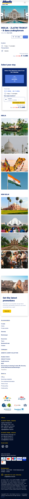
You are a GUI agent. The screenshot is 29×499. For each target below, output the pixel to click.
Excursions (4, 339)
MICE (2, 363)
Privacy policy (4, 386)
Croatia (3, 323)
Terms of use (4, 383)
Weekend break (5, 343)
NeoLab (2, 496)
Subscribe (7, 311)
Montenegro (4, 335)
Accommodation (5, 320)
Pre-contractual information (7, 381)
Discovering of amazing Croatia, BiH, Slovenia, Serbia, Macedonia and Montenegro (13, 366)
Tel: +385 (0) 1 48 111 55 (7, 424)
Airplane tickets (5, 356)
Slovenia (3, 331)
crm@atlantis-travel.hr (10, 476)
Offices (3, 377)
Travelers (10, 98)
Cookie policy (4, 388)
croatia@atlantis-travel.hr (7, 439)
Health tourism (5, 361)
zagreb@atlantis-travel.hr (7, 429)
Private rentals (4, 328)
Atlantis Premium (5, 359)
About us (3, 373)
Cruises (3, 345)
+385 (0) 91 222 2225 (9, 426)
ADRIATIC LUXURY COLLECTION (9, 353)
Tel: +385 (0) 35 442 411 (7, 436)
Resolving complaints (6, 379)
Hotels (2, 326)
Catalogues (4, 349)
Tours (2, 341)
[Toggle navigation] (25, 2)
